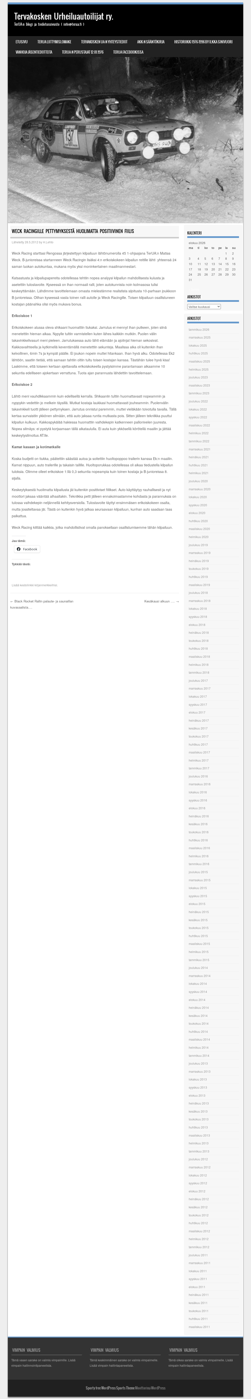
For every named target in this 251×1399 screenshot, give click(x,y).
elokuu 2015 (197, 904)
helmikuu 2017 (199, 760)
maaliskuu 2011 (199, 1327)
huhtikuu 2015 (198, 936)
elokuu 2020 (197, 513)
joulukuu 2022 (198, 401)
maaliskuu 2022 (199, 425)
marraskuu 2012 (200, 1167)
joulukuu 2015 (198, 872)
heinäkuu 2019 (199, 561)
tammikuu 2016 (199, 864)
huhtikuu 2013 (198, 1127)
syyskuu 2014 (198, 991)
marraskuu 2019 (200, 553)
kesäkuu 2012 (198, 1207)
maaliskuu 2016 (199, 848)
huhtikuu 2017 (198, 744)
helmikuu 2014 (199, 1047)
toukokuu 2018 (199, 640)
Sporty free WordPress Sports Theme (110, 1388)
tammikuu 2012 (199, 1247)
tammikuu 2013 (199, 1151)
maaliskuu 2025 (199, 361)
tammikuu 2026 (199, 329)
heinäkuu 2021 (199, 457)
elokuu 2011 (197, 1287)
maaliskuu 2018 (199, 656)
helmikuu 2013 (199, 1143)
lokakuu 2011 (198, 1271)
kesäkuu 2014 (198, 1015)
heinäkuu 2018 (199, 632)
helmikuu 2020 (199, 537)
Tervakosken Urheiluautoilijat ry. (63, 16)
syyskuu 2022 (198, 417)
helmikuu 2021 (199, 473)
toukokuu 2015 (199, 928)
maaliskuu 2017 (199, 752)
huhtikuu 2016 (198, 840)
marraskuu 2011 (200, 1263)
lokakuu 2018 (198, 608)
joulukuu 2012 (198, 1159)
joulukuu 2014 (198, 967)
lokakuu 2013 (198, 1079)
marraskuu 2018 (200, 601)
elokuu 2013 (197, 1095)
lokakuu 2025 (198, 345)
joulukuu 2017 (198, 680)
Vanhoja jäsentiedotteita (34, 52)
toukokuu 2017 (199, 736)
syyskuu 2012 (198, 1183)
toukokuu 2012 (199, 1215)
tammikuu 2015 (199, 960)
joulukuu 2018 (198, 592)
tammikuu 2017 (199, 768)
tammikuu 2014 (199, 1055)
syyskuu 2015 (198, 896)
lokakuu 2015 (198, 888)
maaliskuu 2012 (199, 1231)
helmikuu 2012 (199, 1239)
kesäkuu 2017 (198, 728)
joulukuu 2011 (198, 1255)
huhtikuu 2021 (198, 465)
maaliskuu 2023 (199, 385)
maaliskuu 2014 (199, 1039)
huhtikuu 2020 (198, 521)
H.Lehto (48, 242)
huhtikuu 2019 (198, 577)
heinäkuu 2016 (199, 816)
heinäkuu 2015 (199, 912)
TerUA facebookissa (128, 52)
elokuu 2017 (197, 712)
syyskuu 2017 (198, 704)
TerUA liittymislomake (54, 42)
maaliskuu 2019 (199, 585)
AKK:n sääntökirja (150, 42)
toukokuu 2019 (199, 568)
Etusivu (22, 42)
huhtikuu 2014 (198, 1031)
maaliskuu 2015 (199, 943)
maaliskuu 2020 (199, 529)
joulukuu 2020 (198, 481)
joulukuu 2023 (198, 377)
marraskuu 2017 (200, 688)
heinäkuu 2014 (199, 1007)
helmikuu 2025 (199, 369)
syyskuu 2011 (198, 1279)
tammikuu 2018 (199, 672)
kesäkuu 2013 (198, 1111)
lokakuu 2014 (198, 983)
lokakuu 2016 (198, 792)
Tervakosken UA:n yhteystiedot (104, 42)
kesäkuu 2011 (198, 1303)
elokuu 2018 (197, 625)
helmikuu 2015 (199, 952)
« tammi (194, 289)
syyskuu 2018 (198, 616)
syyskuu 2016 (198, 800)
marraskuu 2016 (200, 784)
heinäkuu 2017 (199, 720)
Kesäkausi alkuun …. (161, 601)
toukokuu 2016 (199, 832)
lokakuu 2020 (198, 497)
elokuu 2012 (197, 1191)
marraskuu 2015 (200, 880)
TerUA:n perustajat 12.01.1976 (82, 52)
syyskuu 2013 (198, 1087)
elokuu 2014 (197, 1000)
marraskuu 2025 (200, 337)
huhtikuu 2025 (198, 353)
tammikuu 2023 (199, 393)
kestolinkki (27, 585)
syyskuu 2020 (198, 505)
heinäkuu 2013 (199, 1103)
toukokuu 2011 (199, 1311)
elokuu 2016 (197, 808)
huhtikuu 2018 (198, 648)
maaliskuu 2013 (199, 1135)
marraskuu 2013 (200, 1071)
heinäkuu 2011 (199, 1295)
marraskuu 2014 (200, 976)
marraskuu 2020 (200, 489)
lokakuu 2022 (198, 409)
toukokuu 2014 (199, 1023)
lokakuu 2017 (198, 696)
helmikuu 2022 (199, 433)
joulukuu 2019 (198, 545)
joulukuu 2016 (198, 776)
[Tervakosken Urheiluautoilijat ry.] (125, 113)
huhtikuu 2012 (198, 1223)
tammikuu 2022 (199, 441)
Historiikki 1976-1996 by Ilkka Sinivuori (203, 42)
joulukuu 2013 (198, 1063)
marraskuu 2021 (200, 449)
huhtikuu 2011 (198, 1319)
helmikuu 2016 (199, 856)
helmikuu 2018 (199, 664)
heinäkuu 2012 (199, 1199)
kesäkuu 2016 (198, 824)
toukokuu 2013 (199, 1119)
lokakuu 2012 (198, 1175)
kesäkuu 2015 (198, 920)
